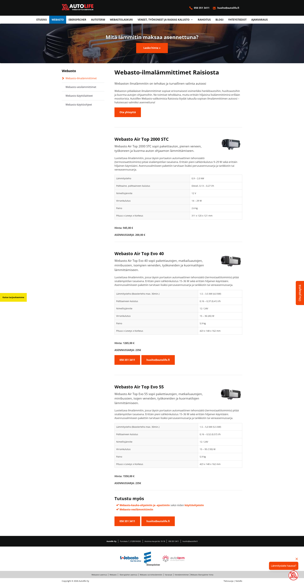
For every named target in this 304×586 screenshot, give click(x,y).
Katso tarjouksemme (13, 297)
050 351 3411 (201, 7)
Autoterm (98, 19)
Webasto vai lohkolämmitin (151, 574)
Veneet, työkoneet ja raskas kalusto (164, 19)
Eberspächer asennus (128, 574)
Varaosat (168, 574)
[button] (300, 293)
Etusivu (41, 19)
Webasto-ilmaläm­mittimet (81, 78)
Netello (238, 581)
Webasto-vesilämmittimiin (136, 509)
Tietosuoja (228, 581)
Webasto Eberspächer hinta (202, 574)
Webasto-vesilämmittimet (81, 87)
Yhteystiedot (237, 19)
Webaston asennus (99, 574)
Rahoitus (204, 19)
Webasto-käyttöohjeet (79, 104)
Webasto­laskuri (121, 19)
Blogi (219, 19)
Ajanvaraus (259, 19)
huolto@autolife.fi (228, 7)
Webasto (58, 19)
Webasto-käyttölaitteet (79, 95)
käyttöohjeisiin (194, 505)
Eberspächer (77, 19)
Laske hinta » (152, 48)
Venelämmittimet (182, 574)
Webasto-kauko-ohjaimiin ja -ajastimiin (145, 505)
